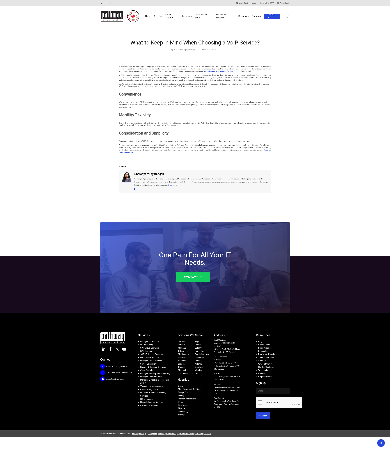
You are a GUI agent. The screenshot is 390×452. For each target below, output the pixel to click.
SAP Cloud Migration (149, 348)
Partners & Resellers (267, 354)
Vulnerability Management (151, 386)
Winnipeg (199, 370)
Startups (182, 415)
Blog (260, 341)
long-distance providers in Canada (218, 71)
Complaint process (156, 434)
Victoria (198, 361)
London (181, 364)
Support (207, 434)
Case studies (264, 345)
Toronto (181, 345)
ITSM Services (147, 399)
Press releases (264, 348)
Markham (182, 348)
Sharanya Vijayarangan (185, 49)
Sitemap (199, 434)
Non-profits (183, 392)
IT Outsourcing (146, 345)
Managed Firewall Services (152, 377)
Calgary (198, 348)
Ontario (181, 341)
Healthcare (183, 405)
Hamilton (182, 357)
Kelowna (198, 364)
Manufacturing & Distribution (190, 389)
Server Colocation (148, 364)
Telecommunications (187, 399)
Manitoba (199, 367)
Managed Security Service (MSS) (155, 373)
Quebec (181, 367)
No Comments (209, 49)
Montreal (182, 370)
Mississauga (183, 354)
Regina (198, 341)
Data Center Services (149, 357)
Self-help (136, 434)
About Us (262, 361)
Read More (172, 185)
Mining (181, 395)
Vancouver (199, 357)
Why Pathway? (264, 364)
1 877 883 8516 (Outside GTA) (119, 373)
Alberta (198, 345)
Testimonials (263, 370)
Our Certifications (266, 367)
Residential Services (149, 405)
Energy (181, 386)
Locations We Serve (189, 335)
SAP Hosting (146, 351)
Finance (181, 408)
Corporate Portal (265, 377)
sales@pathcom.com (115, 379)
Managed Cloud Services (151, 361)
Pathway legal (172, 434)
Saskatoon (183, 373)
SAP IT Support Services (151, 354)
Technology (183, 411)
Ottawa (181, 351)
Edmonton (199, 351)
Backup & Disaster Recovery (153, 367)
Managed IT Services (149, 341)
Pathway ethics (187, 434)
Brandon (198, 373)
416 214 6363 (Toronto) (116, 366)
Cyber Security (146, 370)
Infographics (263, 351)
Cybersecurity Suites (149, 389)
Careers (261, 373)
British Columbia (202, 354)
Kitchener (182, 361)
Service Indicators (266, 357)
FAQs (143, 434)
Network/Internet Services (151, 402)
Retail (180, 402)
